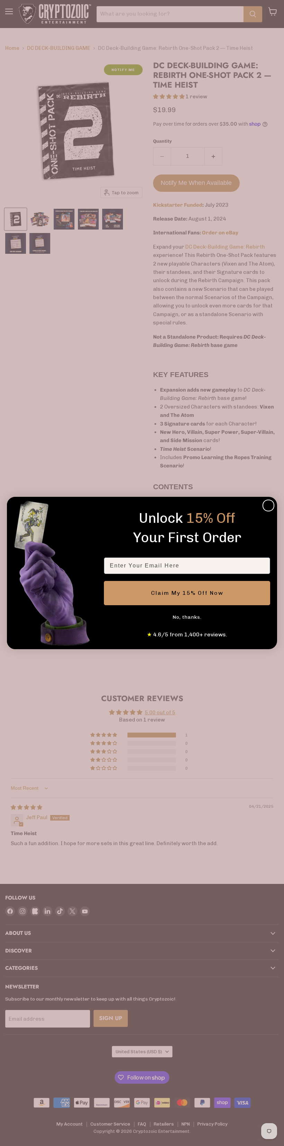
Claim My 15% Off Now (187, 593)
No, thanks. (187, 617)
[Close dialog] (268, 505)
